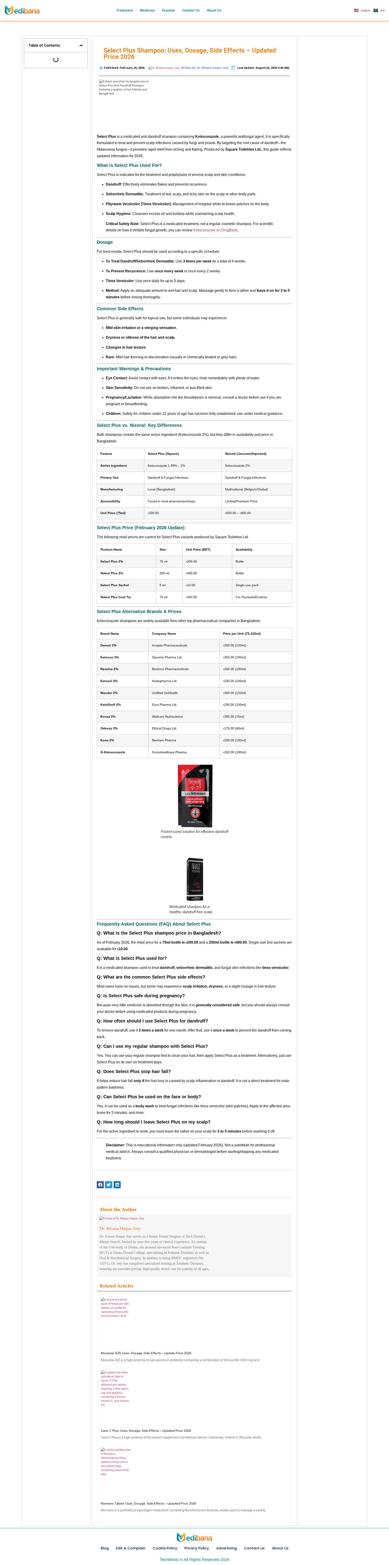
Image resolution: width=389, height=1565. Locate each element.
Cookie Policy (165, 1548)
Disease (168, 10)
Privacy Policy (196, 1548)
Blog (105, 1548)
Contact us (254, 1548)
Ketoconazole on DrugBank (215, 230)
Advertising (226, 1548)
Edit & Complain (130, 1548)
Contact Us (191, 10)
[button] (81, 45)
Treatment (124, 10)
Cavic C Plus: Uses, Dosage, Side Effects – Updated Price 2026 (146, 1431)
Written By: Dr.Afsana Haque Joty (204, 67)
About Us (214, 10)
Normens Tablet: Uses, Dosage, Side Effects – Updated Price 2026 (148, 1503)
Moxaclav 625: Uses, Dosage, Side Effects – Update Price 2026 (146, 1353)
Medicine (147, 10)
